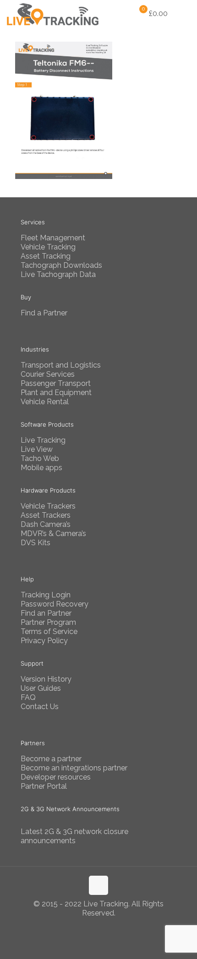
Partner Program (48, 622)
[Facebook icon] (89, 927)
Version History (46, 679)
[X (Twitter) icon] (98, 927)
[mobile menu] (184, 14)
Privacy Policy (44, 640)
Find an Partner (46, 613)
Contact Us (40, 706)
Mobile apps (41, 467)
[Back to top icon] (98, 885)
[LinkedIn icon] (108, 927)
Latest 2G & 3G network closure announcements (74, 836)
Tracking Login (46, 595)
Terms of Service (49, 631)
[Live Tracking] (52, 13)
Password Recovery (54, 604)
